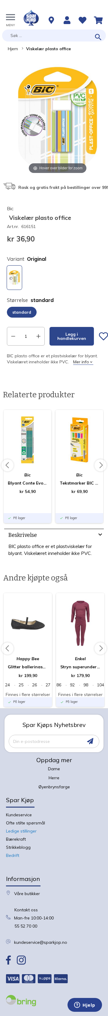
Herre (54, 777)
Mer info (81, 362)
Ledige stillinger (21, 831)
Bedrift (12, 855)
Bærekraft (16, 839)
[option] (14, 278)
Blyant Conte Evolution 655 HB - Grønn (27, 483)
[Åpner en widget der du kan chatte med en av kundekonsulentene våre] (85, 1005)
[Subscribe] (90, 741)
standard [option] (21, 312)
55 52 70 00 (25, 926)
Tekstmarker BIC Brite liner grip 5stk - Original (79, 483)
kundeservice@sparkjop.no (40, 942)
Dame (54, 768)
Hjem (13, 48)
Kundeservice (19, 814)
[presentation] (54, 536)
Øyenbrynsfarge (54, 787)
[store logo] (31, 18)
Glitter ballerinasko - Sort (28, 667)
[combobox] (54, 35)
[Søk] (98, 37)
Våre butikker (27, 893)
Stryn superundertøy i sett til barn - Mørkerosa (80, 667)
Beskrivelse (22, 535)
